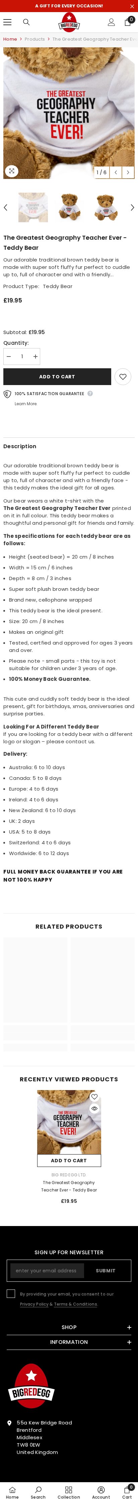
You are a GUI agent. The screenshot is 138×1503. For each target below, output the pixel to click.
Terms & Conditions (75, 1304)
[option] (69, 113)
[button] (116, 172)
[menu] (7, 22)
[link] (35, 1036)
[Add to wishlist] (123, 376)
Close (132, 6)
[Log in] (111, 22)
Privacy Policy (34, 1304)
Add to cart (57, 376)
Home (10, 39)
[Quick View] (94, 1108)
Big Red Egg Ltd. (69, 1175)
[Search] (26, 22)
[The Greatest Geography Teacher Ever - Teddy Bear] (69, 1122)
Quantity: (16, 342)
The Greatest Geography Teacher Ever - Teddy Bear (69, 1186)
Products (35, 39)
